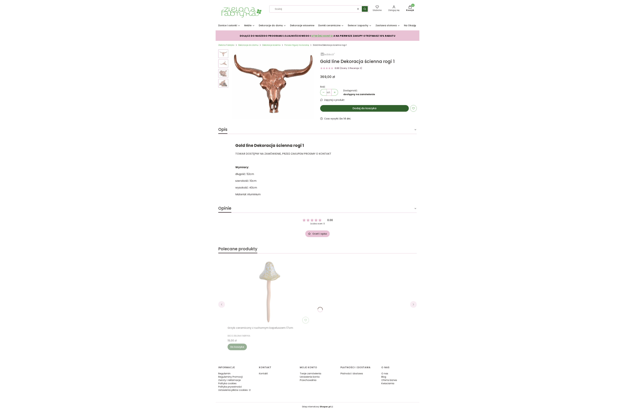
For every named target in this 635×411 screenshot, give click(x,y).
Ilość (322, 86)
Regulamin (224, 373)
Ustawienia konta (309, 376)
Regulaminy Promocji (230, 376)
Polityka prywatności (230, 386)
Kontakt (263, 373)
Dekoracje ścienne (271, 45)
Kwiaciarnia (387, 383)
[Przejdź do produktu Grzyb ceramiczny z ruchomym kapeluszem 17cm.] (269, 292)
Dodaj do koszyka (364, 108)
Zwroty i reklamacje (229, 380)
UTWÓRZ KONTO (322, 35)
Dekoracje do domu (248, 45)
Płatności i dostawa (351, 373)
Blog (383, 376)
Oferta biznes (389, 380)
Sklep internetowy (316, 406)
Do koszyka (237, 347)
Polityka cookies (227, 383)
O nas (384, 373)
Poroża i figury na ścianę (296, 45)
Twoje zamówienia (310, 373)
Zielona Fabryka (226, 45)
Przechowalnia (308, 380)
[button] (365, 9)
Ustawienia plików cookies (233, 390)
